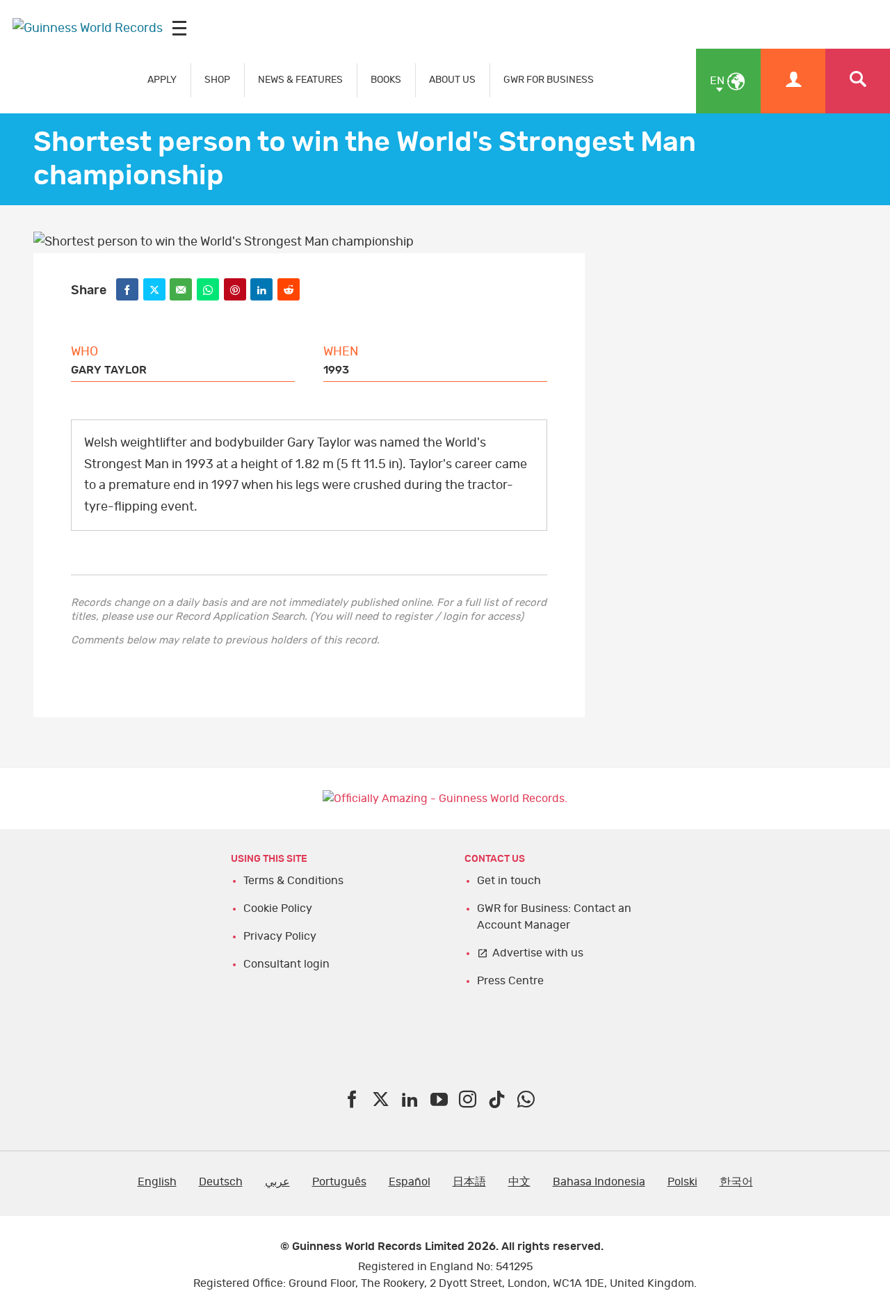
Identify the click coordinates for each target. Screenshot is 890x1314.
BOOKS (386, 79)
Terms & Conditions (293, 880)
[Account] (793, 81)
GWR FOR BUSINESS (548, 79)
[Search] (857, 81)
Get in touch (509, 880)
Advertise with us (537, 953)
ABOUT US (452, 79)
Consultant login (286, 964)
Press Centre (510, 980)
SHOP (217, 79)
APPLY (162, 79)
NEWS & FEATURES (300, 79)
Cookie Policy (277, 908)
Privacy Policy (279, 936)
